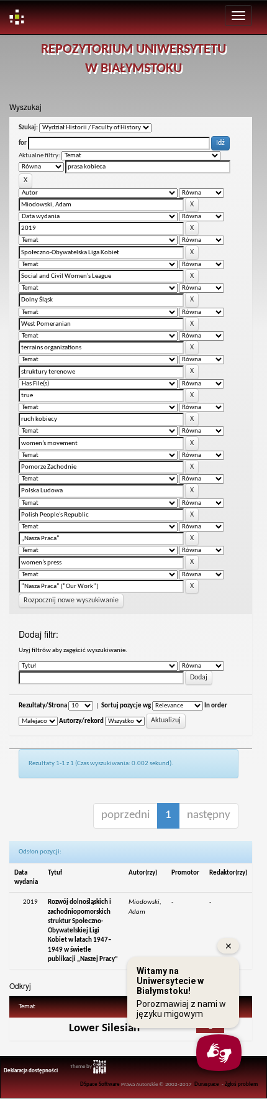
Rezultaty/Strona (43, 705)
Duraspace (206, 1084)
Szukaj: (28, 127)
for (23, 143)
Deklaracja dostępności (31, 1071)
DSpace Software (100, 1084)
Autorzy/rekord (81, 721)
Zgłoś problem (241, 1084)
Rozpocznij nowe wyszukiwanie (71, 600)
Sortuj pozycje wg (126, 705)
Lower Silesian (104, 1028)
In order (215, 705)
